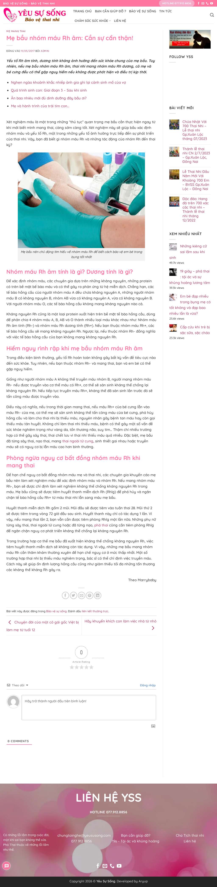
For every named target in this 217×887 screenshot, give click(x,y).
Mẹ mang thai (16, 31)
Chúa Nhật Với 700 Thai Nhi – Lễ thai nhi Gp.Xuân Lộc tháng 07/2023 (194, 130)
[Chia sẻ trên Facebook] (65, 595)
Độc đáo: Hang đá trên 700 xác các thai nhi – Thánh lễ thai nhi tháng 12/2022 (195, 209)
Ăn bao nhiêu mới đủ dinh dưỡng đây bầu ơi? (48, 98)
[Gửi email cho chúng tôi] (203, 3)
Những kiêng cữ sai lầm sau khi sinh (188, 252)
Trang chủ (82, 11)
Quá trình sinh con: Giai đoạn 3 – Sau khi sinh (49, 90)
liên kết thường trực (95, 611)
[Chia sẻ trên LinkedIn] (97, 595)
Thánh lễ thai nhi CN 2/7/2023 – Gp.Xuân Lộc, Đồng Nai (196, 155)
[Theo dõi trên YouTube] (211, 3)
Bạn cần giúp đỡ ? (110, 11)
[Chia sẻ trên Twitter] (73, 595)
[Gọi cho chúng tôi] (207, 3)
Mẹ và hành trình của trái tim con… (40, 106)
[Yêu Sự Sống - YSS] (35, 15)
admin (45, 50)
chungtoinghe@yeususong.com (84, 835)
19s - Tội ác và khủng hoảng (135, 841)
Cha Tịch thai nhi (190, 835)
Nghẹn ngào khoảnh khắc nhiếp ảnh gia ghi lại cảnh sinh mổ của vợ (68, 82)
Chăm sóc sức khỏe (91, 21)
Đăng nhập (147, 685)
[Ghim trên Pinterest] (89, 595)
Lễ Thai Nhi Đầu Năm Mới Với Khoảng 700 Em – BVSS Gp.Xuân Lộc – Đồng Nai (195, 180)
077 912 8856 (81, 841)
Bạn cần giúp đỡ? (135, 835)
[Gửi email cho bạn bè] (81, 595)
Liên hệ (120, 21)
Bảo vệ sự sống (142, 11)
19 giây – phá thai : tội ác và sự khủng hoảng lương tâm (189, 277)
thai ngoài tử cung (77, 441)
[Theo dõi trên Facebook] (198, 3)
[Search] (212, 15)
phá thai (101, 525)
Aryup (143, 881)
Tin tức (165, 11)
